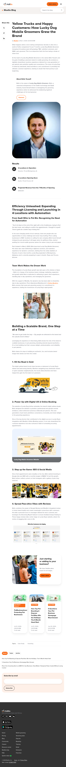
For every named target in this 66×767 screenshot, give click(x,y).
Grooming (30, 643)
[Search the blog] (61, 10)
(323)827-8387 (12, 762)
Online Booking (53, 283)
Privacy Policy (23, 760)
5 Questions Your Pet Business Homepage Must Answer (18, 662)
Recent (5, 653)
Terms (15, 760)
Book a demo (52, 4)
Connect (21, 97)
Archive (18, 653)
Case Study (21, 643)
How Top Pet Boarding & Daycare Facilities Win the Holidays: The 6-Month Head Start (26, 658)
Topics (11, 653)
